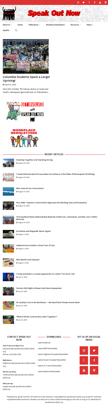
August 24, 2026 (24, 222)
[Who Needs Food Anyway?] (8, 262)
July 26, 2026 (22, 320)
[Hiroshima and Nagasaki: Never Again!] (8, 234)
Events (20, 25)
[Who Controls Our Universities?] (8, 191)
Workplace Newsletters (55, 25)
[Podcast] (105, 2)
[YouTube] (100, 2)
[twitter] (83, 2)
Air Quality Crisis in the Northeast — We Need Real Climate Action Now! (48, 302)
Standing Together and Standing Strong (34, 160)
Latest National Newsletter (49, 371)
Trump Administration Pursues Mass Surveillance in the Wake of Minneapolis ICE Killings (55, 174)
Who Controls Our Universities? (30, 188)
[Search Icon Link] (16, 30)
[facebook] (94, 2)
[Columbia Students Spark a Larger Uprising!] (27, 56)
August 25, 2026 (24, 191)
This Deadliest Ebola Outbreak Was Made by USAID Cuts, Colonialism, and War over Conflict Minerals (56, 218)
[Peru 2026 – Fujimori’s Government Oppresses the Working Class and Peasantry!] (8, 205)
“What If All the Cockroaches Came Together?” (36, 316)
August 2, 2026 (23, 263)
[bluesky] (89, 2)
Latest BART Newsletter (48, 348)
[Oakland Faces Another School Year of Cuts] (8, 248)
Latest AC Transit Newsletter (50, 365)
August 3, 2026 (23, 248)
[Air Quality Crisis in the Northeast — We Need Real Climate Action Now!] (8, 305)
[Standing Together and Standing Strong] (8, 163)
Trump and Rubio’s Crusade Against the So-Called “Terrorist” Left (45, 274)
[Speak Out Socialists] (54, 20)
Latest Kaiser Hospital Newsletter (52, 360)
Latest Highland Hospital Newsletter (53, 354)
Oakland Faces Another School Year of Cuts (35, 245)
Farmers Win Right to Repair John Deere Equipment (39, 288)
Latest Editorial (44, 342)
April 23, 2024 (10, 84)
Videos (89, 25)
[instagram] (78, 2)
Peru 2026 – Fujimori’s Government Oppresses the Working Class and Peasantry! (51, 202)
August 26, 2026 (24, 163)
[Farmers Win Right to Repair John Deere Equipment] (8, 291)
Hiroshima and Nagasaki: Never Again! (33, 231)
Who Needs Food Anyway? (28, 259)
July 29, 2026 (22, 291)
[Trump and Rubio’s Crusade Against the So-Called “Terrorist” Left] (8, 277)
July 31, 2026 (22, 277)
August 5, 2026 (23, 234)
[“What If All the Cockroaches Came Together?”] (8, 320)
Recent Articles (54, 154)
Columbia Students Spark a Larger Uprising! (26, 78)
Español (6, 30)
